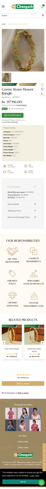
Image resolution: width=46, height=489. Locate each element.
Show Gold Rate (44, 457)
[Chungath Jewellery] (23, 7)
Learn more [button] (34, 476)
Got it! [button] (23, 482)
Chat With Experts (14, 115)
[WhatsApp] (42, 89)
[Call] (42, 94)
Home (3, 24)
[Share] (42, 84)
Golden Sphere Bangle (11, 349)
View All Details (21, 105)
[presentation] (3, 342)
